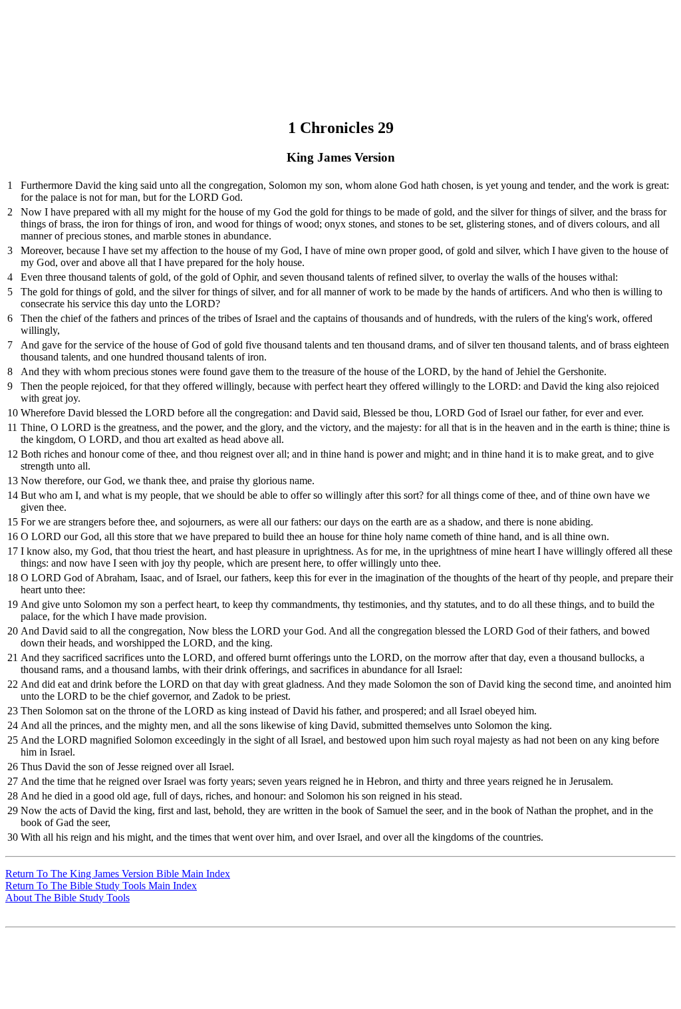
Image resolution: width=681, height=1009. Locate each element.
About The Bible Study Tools (67, 897)
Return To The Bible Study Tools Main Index (101, 885)
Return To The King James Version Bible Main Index (117, 873)
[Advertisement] (338, 35)
